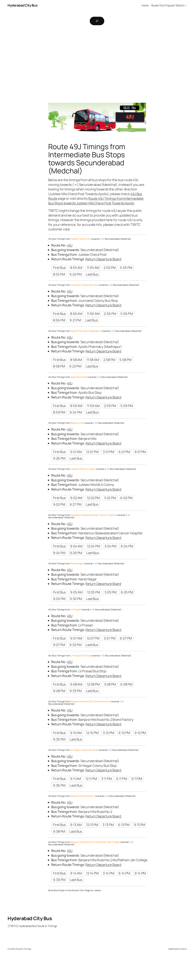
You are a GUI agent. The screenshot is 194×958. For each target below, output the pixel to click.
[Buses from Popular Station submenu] (185, 5)
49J (70, 245)
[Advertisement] (97, 60)
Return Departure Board (103, 259)
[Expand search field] (97, 21)
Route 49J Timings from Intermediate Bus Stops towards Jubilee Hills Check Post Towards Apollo (96, 200)
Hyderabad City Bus (22, 5)
